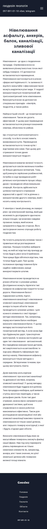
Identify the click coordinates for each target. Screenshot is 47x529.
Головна (24, 492)
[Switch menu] (41, 8)
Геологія (23, 502)
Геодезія (23, 497)
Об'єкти (23, 506)
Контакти (23, 511)
